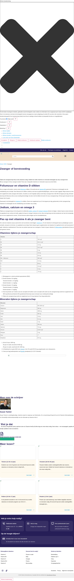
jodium (30, 211)
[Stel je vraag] (28, 523)
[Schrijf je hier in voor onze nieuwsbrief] (4, 538)
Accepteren (4, 140)
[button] (37, 56)
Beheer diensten (7, 133)
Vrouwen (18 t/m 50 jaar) (47, 461)
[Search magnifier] (53, 156)
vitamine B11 (42, 189)
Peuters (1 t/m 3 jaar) (46, 496)
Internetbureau (50, 575)
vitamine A (39, 222)
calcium (35, 211)
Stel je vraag (33, 523)
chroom (22, 349)
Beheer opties (6, 131)
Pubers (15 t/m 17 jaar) (8, 496)
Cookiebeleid (6, 142)
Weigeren (12, 140)
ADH (5, 164)
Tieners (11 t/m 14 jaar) (8, 461)
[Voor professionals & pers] (52, 523)
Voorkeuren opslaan (35, 140)
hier (33, 526)
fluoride (22, 351)
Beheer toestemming (6, 579)
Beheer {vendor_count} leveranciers (12, 135)
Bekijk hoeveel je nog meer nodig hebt (10, 437)
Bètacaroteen (58, 227)
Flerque (54, 575)
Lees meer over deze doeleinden (11, 137)
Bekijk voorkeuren (22, 140)
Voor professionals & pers (62, 523)
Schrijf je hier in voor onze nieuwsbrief (16, 538)
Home (1, 164)
